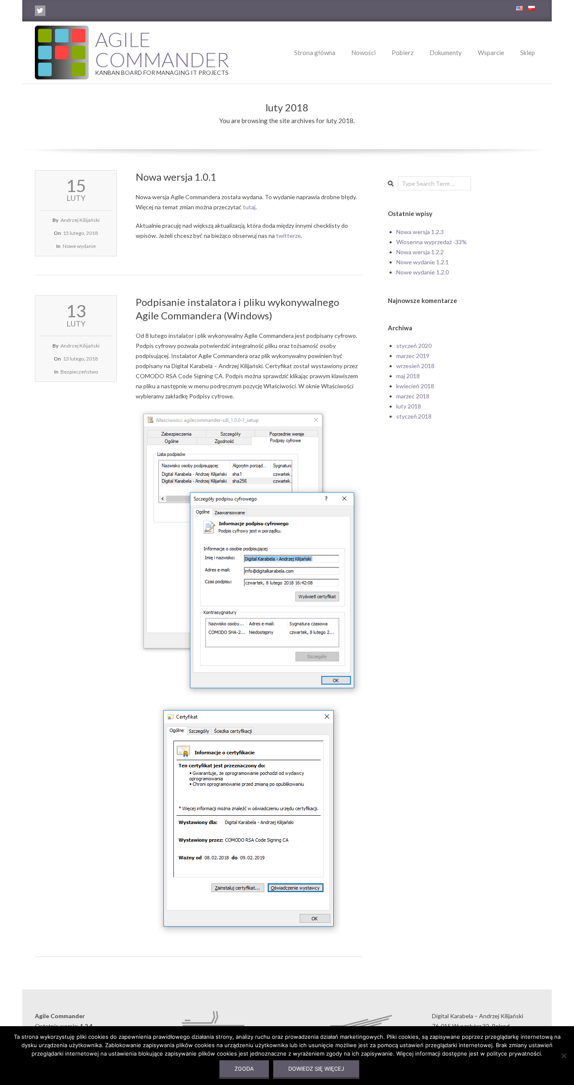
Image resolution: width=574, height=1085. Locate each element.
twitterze (288, 235)
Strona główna (314, 52)
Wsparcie (491, 52)
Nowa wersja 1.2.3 (420, 231)
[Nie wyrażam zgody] (563, 1055)
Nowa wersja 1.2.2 (420, 251)
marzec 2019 (412, 355)
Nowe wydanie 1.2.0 (422, 272)
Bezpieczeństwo (79, 372)
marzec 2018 (412, 396)
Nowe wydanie (79, 246)
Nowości (363, 52)
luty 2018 (408, 406)
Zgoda (244, 1068)
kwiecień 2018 (415, 386)
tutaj (249, 207)
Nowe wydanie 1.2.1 (422, 262)
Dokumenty (445, 52)
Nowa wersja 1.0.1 (176, 177)
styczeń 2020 (414, 345)
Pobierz (402, 52)
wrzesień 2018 (415, 365)
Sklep (527, 52)
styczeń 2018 (414, 416)
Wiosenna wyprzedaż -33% (431, 241)
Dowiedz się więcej (316, 1068)
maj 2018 (408, 375)
